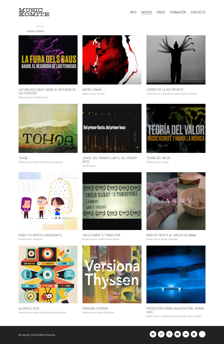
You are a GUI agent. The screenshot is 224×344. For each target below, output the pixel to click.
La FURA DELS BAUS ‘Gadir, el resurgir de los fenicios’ (47, 91)
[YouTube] (177, 334)
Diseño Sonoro (36, 36)
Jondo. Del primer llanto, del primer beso (109, 159)
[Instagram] (161, 334)
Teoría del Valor (158, 158)
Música (116, 239)
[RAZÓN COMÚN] (112, 59)
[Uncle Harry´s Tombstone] (112, 201)
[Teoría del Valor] (175, 128)
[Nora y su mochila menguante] (48, 201)
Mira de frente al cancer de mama (171, 235)
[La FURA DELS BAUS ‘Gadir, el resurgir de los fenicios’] (48, 59)
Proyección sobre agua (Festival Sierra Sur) (175, 310)
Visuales (101, 93)
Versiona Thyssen (95, 308)
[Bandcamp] (202, 334)
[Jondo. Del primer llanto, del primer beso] (112, 128)
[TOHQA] (48, 128)
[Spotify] (194, 334)
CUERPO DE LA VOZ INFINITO (164, 89)
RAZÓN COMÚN (92, 89)
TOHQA (23, 158)
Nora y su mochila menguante (40, 235)
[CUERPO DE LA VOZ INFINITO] (175, 59)
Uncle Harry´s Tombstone (101, 235)
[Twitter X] (169, 334)
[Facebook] (153, 334)
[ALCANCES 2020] (48, 274)
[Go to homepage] (34, 12)
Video (190, 316)
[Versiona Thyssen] (112, 274)
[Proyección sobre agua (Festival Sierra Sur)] (175, 274)
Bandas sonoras (35, 31)
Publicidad (38, 41)
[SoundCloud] (186, 334)
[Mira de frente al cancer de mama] (175, 201)
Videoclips (58, 162)
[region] (43, 320)
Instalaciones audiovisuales (173, 93)
